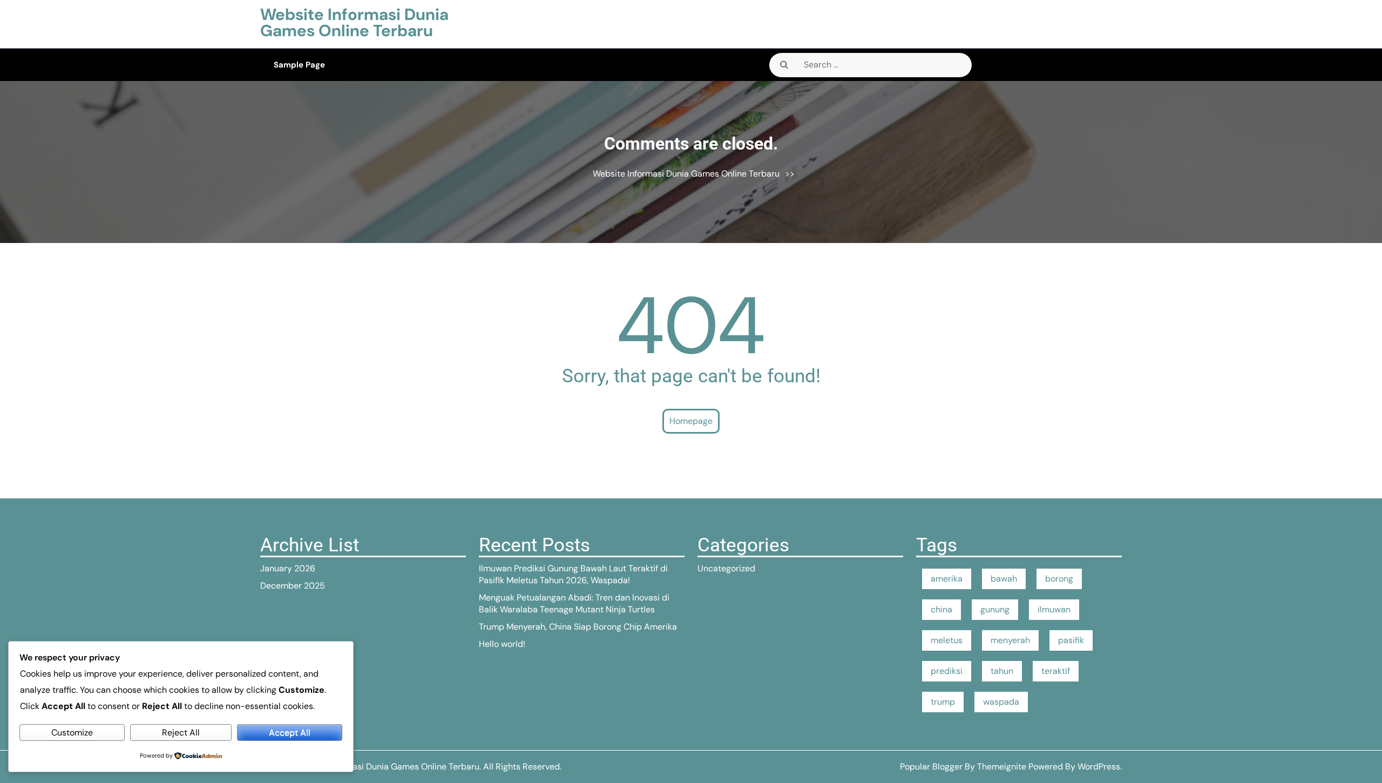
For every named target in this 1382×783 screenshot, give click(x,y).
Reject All (181, 732)
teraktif (1055, 671)
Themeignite (1001, 766)
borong (1059, 578)
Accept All (289, 732)
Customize (72, 732)
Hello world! (502, 644)
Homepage (691, 421)
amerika (947, 578)
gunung (995, 609)
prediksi (947, 671)
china (941, 609)
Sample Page (299, 64)
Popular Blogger (931, 766)
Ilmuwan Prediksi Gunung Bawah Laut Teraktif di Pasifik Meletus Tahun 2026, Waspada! (573, 574)
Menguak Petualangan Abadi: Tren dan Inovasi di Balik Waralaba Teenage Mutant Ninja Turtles (574, 603)
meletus (947, 640)
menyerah (1010, 640)
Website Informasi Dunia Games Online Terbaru (354, 22)
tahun (1002, 671)
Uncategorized (726, 568)
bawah (1004, 578)
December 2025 (292, 585)
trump (943, 701)
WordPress (1099, 766)
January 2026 (287, 568)
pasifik (1071, 640)
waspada (1001, 701)
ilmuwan (1054, 609)
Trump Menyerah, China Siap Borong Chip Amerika (578, 626)
